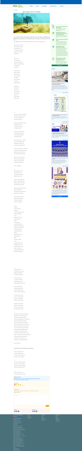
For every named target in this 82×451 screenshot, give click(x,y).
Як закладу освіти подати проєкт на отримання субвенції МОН (58, 84)
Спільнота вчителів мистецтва (17, 442)
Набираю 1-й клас (15, 419)
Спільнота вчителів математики (17, 441)
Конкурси (28, 418)
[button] (23, 385)
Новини (43, 416)
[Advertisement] (28, 2)
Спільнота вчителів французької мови (18, 445)
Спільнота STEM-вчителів (17, 444)
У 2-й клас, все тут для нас (17, 420)
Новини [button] (31, 6)
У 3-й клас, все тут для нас (17, 421)
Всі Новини (60, 196)
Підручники (29, 416)
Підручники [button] (44, 6)
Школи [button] (37, 6)
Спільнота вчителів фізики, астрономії (18, 428)
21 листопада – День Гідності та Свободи (22, 379)
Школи (42, 417)
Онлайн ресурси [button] (53, 6)
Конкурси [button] (62, 6)
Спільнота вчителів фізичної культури (18, 443)
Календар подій (59, 65)
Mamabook (17, 41)
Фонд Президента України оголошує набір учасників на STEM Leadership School (59, 133)
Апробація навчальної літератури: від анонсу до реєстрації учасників (59, 115)
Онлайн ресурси (29, 417)
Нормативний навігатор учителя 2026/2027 (59, 190)
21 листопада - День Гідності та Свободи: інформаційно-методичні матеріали (27, 378)
